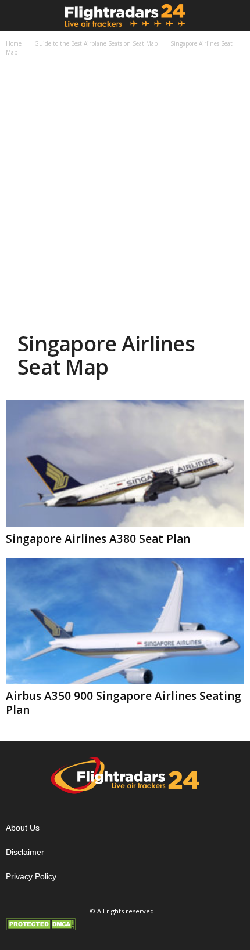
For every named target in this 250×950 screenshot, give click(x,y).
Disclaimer (25, 852)
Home (14, 43)
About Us (23, 827)
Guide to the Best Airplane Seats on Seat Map (96, 43)
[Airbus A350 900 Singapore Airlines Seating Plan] (125, 621)
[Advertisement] (125, 196)
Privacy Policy (31, 876)
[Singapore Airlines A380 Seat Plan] (125, 463)
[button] (232, 15)
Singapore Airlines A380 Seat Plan (98, 538)
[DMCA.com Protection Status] (125, 924)
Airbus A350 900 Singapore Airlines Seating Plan (123, 702)
